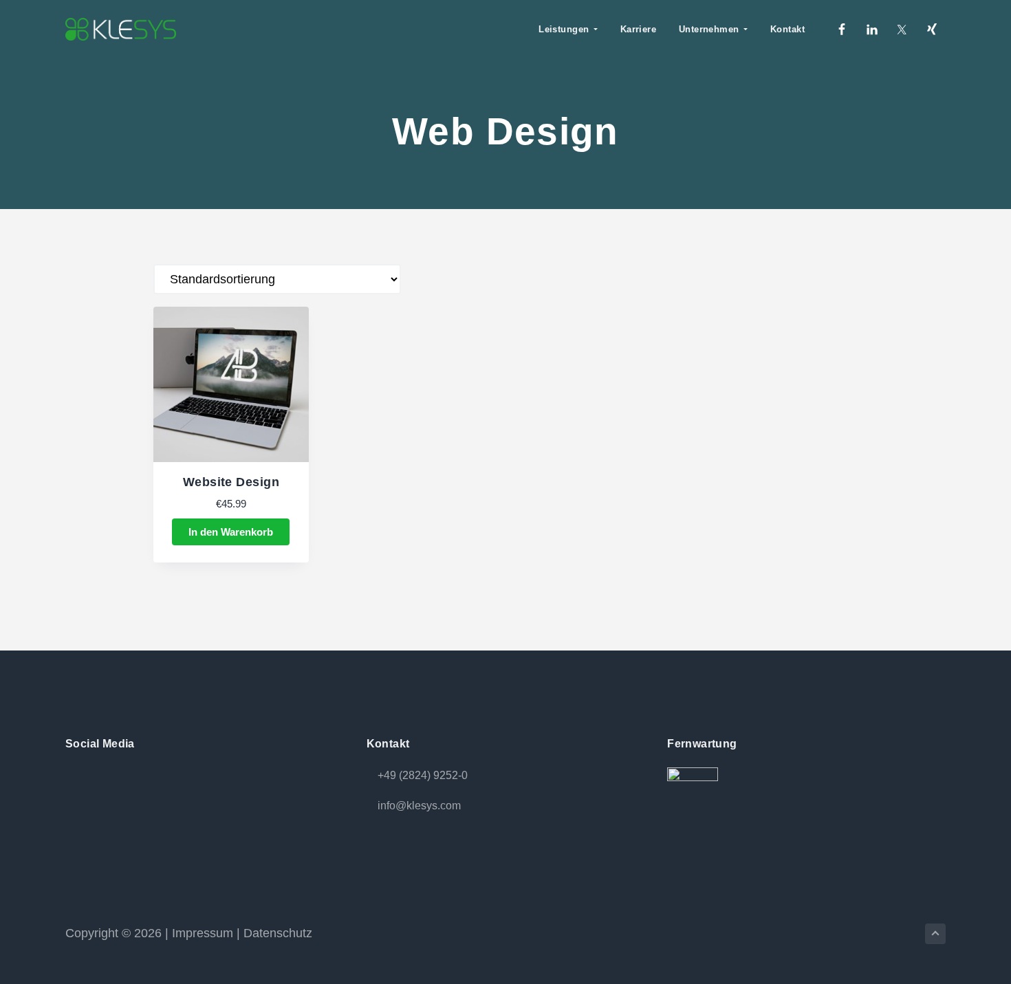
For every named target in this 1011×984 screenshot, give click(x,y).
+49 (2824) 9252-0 (423, 775)
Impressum (202, 933)
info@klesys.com (419, 805)
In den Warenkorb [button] (230, 532)
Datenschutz (277, 933)
